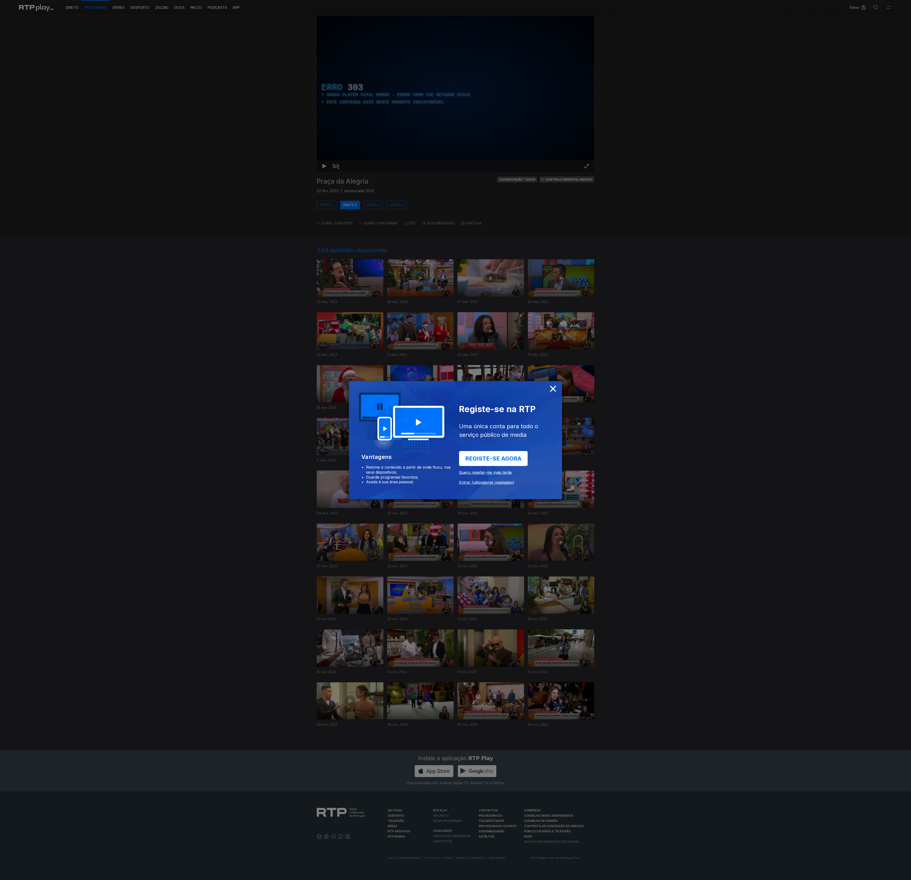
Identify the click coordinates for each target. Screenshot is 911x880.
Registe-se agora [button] (493, 458)
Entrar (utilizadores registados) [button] (486, 482)
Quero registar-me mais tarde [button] (485, 472)
